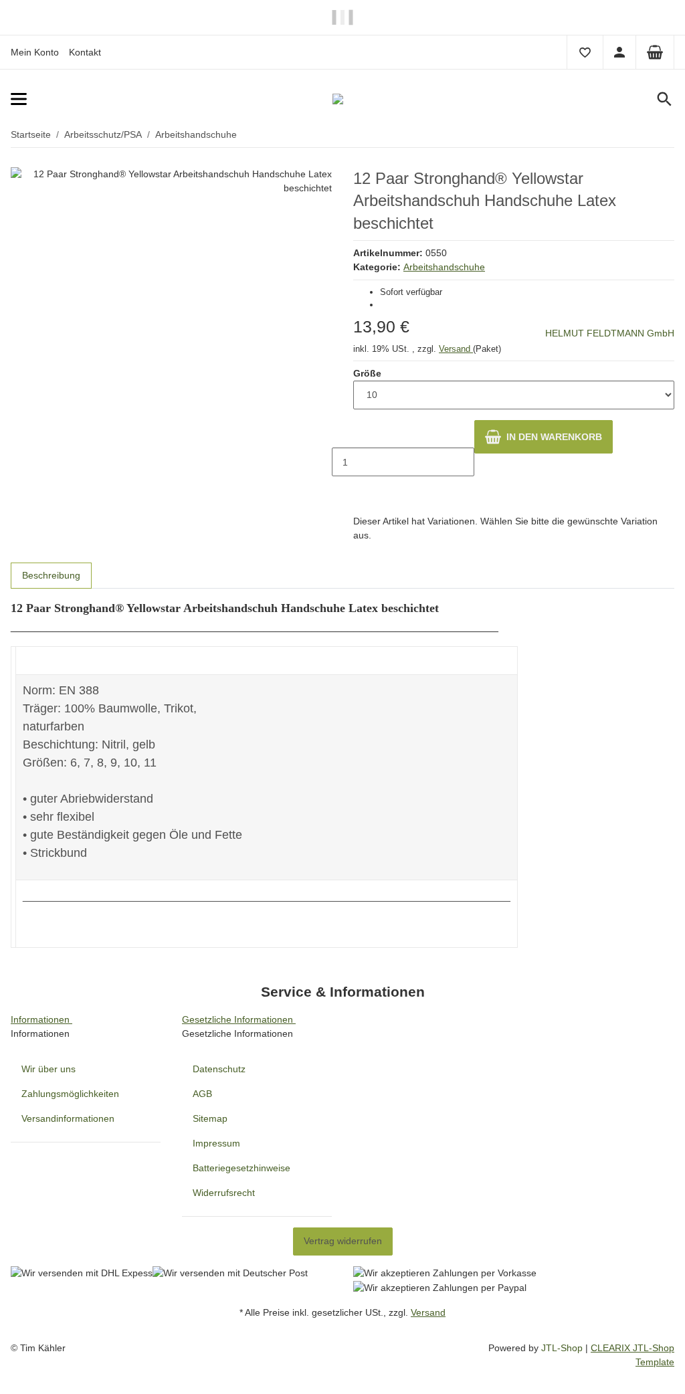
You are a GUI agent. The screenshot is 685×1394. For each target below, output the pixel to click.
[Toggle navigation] (110, 99)
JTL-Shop (563, 1347)
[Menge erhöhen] (342, 490)
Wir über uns (48, 1069)
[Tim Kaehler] (342, 99)
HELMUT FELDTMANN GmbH (609, 333)
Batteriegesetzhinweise (241, 1168)
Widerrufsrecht (224, 1192)
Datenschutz (219, 1069)
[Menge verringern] (342, 434)
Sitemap (210, 1118)
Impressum (216, 1143)
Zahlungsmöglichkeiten (70, 1093)
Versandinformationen (67, 1118)
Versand (456, 349)
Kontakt (85, 52)
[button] (585, 52)
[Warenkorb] (654, 52)
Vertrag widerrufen (343, 1240)
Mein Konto (35, 52)
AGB (202, 1093)
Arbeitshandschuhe (444, 267)
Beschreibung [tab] (51, 575)
